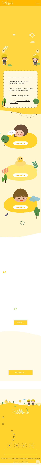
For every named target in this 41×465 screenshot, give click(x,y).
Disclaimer (29, 452)
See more (20, 143)
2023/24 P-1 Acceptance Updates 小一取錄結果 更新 (22, 89)
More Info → (20, 372)
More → (20, 322)
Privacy (20, 452)
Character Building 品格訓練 (19, 96)
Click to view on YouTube (21, 268)
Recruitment (12, 452)
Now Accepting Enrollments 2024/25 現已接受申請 (19, 82)
